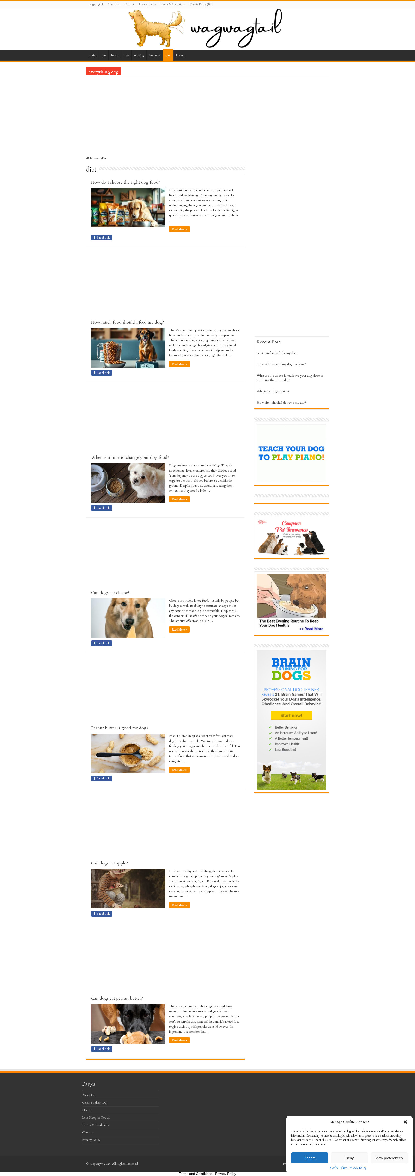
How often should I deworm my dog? (281, 402)
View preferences (389, 1158)
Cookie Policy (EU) (201, 4)
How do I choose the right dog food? (125, 182)
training (139, 55)
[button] (405, 1122)
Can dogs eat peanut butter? (117, 998)
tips (127, 55)
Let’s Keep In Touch (96, 1117)
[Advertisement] (207, 112)
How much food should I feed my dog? (127, 322)
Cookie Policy (338, 1168)
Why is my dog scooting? (273, 391)
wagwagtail (96, 4)
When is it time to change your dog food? (130, 457)
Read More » (179, 229)
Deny (349, 1158)
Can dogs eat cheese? (110, 593)
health (115, 55)
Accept (309, 1158)
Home (94, 158)
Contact (129, 4)
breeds (180, 55)
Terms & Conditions (173, 4)
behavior (155, 55)
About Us (114, 4)
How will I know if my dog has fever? (281, 364)
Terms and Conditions (195, 1174)
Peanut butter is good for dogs (119, 728)
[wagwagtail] (207, 29)
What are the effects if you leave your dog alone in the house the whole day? (290, 378)
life (104, 55)
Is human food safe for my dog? (277, 353)
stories (93, 55)
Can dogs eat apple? (109, 863)
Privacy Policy (357, 1168)
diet (168, 55)
